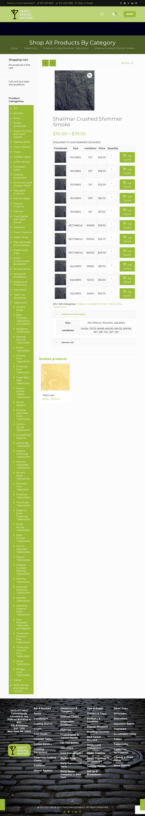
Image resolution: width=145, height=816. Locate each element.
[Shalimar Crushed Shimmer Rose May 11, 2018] (2, 804)
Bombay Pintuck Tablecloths (23, 339)
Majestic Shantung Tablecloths (23, 454)
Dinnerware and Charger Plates (22, 184)
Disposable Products (19, 192)
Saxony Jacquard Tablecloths (23, 549)
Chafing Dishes (21, 142)
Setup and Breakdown (20, 275)
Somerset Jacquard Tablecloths (23, 589)
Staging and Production (20, 283)
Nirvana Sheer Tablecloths (23, 475)
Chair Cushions (21, 147)
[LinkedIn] (132, 3)
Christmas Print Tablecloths (23, 369)
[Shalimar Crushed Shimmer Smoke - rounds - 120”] (60, 175)
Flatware (18, 211)
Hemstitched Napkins (23, 436)
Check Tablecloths (23, 349)
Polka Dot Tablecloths (23, 496)
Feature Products (18, 205)
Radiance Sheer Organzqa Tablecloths (23, 515)
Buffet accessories (19, 124)
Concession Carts (19, 168)
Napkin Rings (20, 237)
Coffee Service (21, 161)
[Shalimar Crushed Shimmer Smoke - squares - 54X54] (60, 298)
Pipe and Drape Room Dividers (22, 244)
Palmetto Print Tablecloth (22, 486)
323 (15, 108)
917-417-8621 (47, 3)
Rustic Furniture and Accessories (21, 261)
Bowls (16, 118)
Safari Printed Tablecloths (23, 538)
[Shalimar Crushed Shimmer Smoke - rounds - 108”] (60, 202)
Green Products (22, 232)
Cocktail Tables (22, 157)
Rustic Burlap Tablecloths (23, 527)
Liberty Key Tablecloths (23, 444)
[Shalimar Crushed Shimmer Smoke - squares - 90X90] (60, 270)
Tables (17, 680)
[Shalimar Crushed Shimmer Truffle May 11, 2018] (142, 804)
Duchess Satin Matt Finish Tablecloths (23, 414)
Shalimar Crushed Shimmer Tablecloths (66, 48)
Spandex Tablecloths (23, 599)
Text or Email (85, 3)
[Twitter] (124, 3)
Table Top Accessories (19, 296)
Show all (129, 63)
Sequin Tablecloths (23, 558)
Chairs (16, 152)
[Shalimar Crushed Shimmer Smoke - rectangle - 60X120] (60, 257)
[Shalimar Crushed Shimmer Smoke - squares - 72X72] (60, 284)
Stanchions (19, 289)
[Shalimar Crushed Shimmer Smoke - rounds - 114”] (60, 189)
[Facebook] (121, 3)
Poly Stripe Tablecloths (23, 504)
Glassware (19, 227)
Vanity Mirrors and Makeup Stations (21, 688)
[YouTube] (128, 3)
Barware (18, 113)
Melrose (49, 395)
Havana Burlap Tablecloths (23, 427)
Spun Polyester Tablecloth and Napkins (23, 624)
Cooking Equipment (19, 176)
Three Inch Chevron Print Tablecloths (23, 638)
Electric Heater (22, 198)
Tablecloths (30, 48)
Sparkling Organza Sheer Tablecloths (23, 610)
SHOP (129, 14)
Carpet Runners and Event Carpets (22, 134)
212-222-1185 (66, 3)
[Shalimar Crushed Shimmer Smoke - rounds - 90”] (60, 216)
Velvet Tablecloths (23, 663)
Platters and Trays (20, 251)
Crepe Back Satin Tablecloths (23, 380)
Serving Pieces (21, 269)
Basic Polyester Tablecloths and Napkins (23, 319)
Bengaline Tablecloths (23, 330)
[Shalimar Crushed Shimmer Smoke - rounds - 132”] (60, 162)
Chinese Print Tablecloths (23, 358)
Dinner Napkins (20, 404)
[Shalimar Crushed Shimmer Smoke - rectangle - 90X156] (60, 230)
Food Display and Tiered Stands (20, 219)
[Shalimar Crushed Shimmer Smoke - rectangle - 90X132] (60, 243)
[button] (89, 75)
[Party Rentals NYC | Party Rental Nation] (21, 14)
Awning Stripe (20, 308)
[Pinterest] (136, 3)
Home (14, 48)
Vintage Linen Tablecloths (23, 672)
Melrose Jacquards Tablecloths (23, 464)
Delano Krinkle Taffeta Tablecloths (23, 393)
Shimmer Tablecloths (23, 580)
